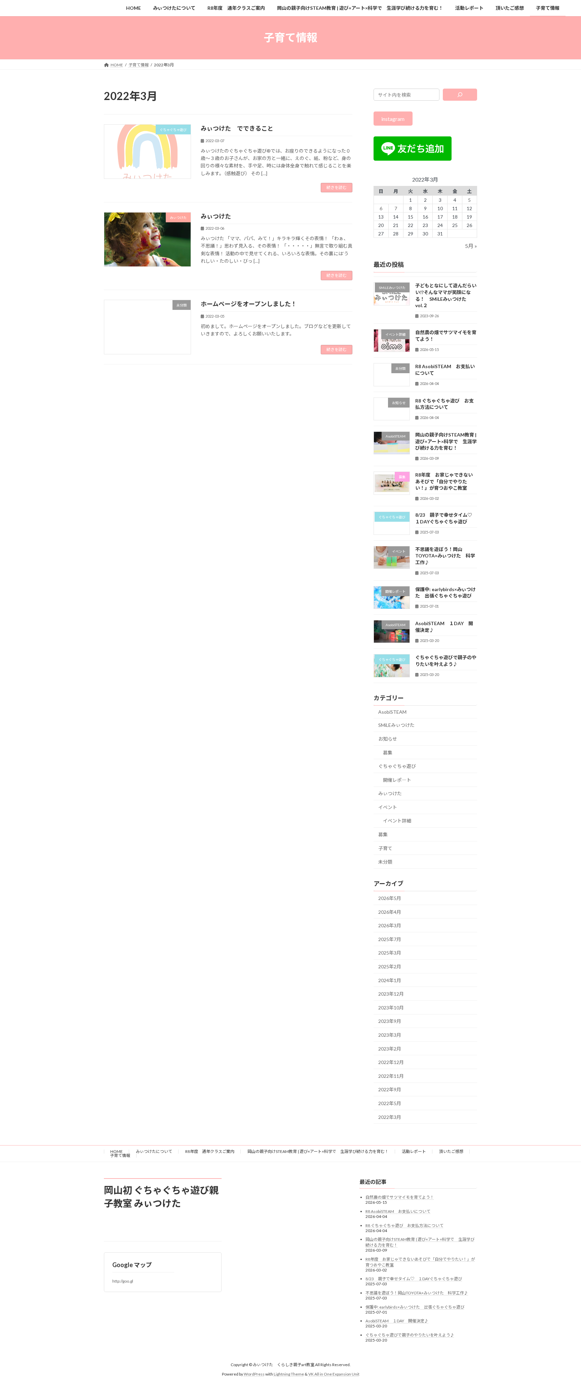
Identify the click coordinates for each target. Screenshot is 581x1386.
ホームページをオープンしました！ (249, 304)
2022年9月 (389, 1089)
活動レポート (414, 1151)
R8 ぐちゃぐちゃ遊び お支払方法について (404, 1225)
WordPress (254, 1374)
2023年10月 (391, 1007)
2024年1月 (389, 980)
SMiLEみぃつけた (396, 725)
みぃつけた (216, 216)
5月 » (471, 246)
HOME (116, 1151)
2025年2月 (389, 966)
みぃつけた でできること (237, 128)
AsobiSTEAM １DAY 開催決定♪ (396, 1320)
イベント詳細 (397, 821)
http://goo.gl (122, 1281)
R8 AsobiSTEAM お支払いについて (397, 1211)
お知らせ (387, 739)
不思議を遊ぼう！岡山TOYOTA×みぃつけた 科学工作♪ (445, 555)
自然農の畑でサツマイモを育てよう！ (399, 1197)
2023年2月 (389, 1048)
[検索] (460, 95)
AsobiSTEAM (392, 711)
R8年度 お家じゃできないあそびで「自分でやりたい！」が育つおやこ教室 (444, 481)
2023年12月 (391, 994)
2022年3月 (389, 1117)
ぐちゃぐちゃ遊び (397, 766)
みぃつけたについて (154, 1151)
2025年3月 (389, 953)
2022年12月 (391, 1062)
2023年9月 (389, 1021)
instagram (393, 118)
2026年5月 (389, 898)
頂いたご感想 (451, 1151)
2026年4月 (389, 911)
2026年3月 (389, 925)
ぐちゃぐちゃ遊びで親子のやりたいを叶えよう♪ (409, 1334)
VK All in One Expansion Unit (333, 1374)
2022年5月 (389, 1103)
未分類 (385, 862)
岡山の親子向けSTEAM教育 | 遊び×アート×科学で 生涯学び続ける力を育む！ (446, 441)
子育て (385, 848)
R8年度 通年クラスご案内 (209, 1151)
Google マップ (132, 1264)
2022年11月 (391, 1075)
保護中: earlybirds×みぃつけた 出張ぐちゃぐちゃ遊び (414, 1307)
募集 (387, 752)
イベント (387, 807)
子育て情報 (120, 1155)
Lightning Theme (289, 1374)
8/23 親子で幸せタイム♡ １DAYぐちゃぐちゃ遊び (413, 1278)
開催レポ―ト (397, 779)
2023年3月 (389, 1035)
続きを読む (336, 187)
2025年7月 (389, 939)
